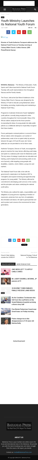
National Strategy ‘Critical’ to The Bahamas (29, 256)
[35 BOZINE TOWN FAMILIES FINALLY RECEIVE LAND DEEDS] (6, 290)
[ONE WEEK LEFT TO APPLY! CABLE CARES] (6, 271)
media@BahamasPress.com (23, 452)
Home (2, 14)
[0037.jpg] (19, 37)
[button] (35, 9)
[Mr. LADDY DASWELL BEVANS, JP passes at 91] (6, 281)
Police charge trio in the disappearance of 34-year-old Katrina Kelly (23, 321)
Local (7, 14)
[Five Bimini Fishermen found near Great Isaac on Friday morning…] (6, 311)
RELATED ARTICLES (8, 264)
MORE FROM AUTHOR (23, 264)
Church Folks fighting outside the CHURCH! (8, 256)
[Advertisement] (19, 3)
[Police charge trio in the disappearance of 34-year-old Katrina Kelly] (6, 321)
